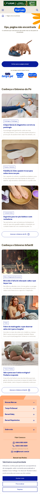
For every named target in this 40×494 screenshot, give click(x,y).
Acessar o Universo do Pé (18, 234)
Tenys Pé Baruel (11, 408)
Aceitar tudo (20, 478)
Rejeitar (20, 489)
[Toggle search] (37, 10)
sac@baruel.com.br (21, 451)
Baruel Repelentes (12, 420)
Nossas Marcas (11, 402)
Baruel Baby (9, 414)
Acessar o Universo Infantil (18, 390)
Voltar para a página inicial (20, 64)
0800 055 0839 (21, 446)
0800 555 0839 (21, 442)
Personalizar (20, 484)
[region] (20, 476)
